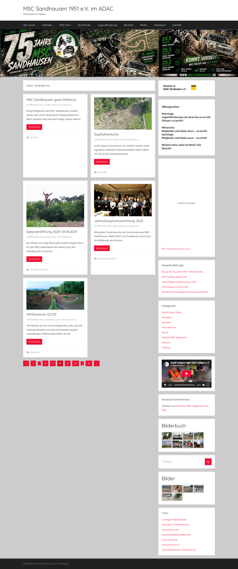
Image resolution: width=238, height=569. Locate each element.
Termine (44, 269)
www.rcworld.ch (170, 544)
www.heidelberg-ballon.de (176, 534)
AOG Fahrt (65, 25)
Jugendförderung (107, 25)
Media (143, 25)
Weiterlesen (34, 127)
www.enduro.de (170, 529)
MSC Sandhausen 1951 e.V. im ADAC (68, 8)
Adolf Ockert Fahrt (172, 312)
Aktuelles (102, 172)
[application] (187, 374)
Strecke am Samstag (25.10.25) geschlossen (185, 292)
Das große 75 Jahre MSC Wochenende (182, 271)
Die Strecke (84, 25)
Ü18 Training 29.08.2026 (174, 276)
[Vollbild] (208, 385)
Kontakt (177, 25)
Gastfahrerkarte (106, 134)
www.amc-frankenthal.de (175, 524)
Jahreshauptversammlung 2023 (118, 221)
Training (166, 347)
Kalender (47, 25)
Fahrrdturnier (169, 327)
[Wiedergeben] (165, 385)
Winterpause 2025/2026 (175, 286)
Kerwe (165, 332)
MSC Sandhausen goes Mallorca (51, 100)
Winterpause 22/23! (41, 314)
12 (89, 363)
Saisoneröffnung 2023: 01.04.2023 (51, 232)
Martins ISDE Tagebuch (174, 337)
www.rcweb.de (170, 539)
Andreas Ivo (66, 105)
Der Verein (29, 25)
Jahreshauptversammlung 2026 (179, 282)
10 (75, 363)
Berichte (128, 25)
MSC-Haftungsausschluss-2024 (176, 249)
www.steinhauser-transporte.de (179, 549)
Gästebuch (160, 25)
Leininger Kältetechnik (174, 519)
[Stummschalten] (203, 385)
